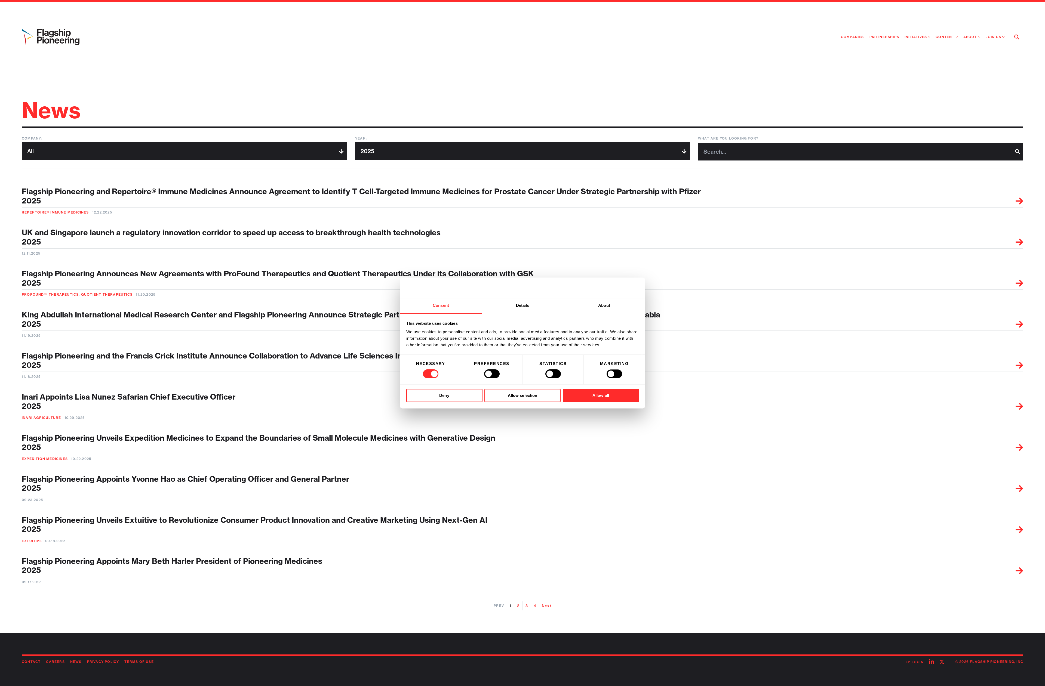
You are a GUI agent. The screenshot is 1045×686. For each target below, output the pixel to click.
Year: (361, 138)
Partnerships (884, 37)
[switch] (492, 374)
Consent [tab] (441, 305)
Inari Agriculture (41, 418)
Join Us (993, 37)
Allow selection (522, 395)
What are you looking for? (728, 138)
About (970, 37)
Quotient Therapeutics (107, 294)
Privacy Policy (103, 662)
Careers (55, 662)
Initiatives (916, 37)
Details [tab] (522, 305)
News (76, 662)
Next (546, 606)
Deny (444, 395)
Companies (852, 37)
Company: (32, 138)
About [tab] (604, 305)
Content (945, 37)
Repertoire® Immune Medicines (55, 212)
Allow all (600, 395)
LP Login (915, 662)
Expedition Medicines (45, 459)
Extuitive (32, 541)
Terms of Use (138, 662)
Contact (31, 662)
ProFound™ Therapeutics (50, 294)
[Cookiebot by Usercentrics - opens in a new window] (615, 288)
